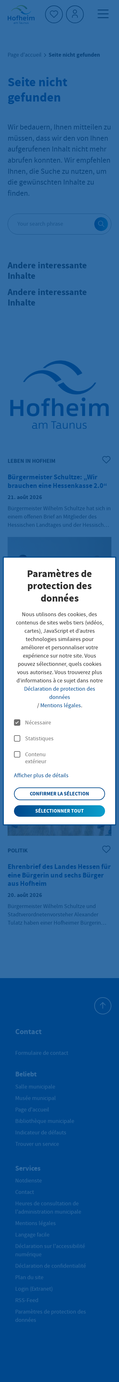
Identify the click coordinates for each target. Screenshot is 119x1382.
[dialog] (59, 691)
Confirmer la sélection (59, 793)
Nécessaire (38, 722)
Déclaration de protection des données (59, 693)
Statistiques (39, 738)
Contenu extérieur (35, 758)
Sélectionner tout (59, 810)
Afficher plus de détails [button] (41, 775)
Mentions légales (60, 705)
